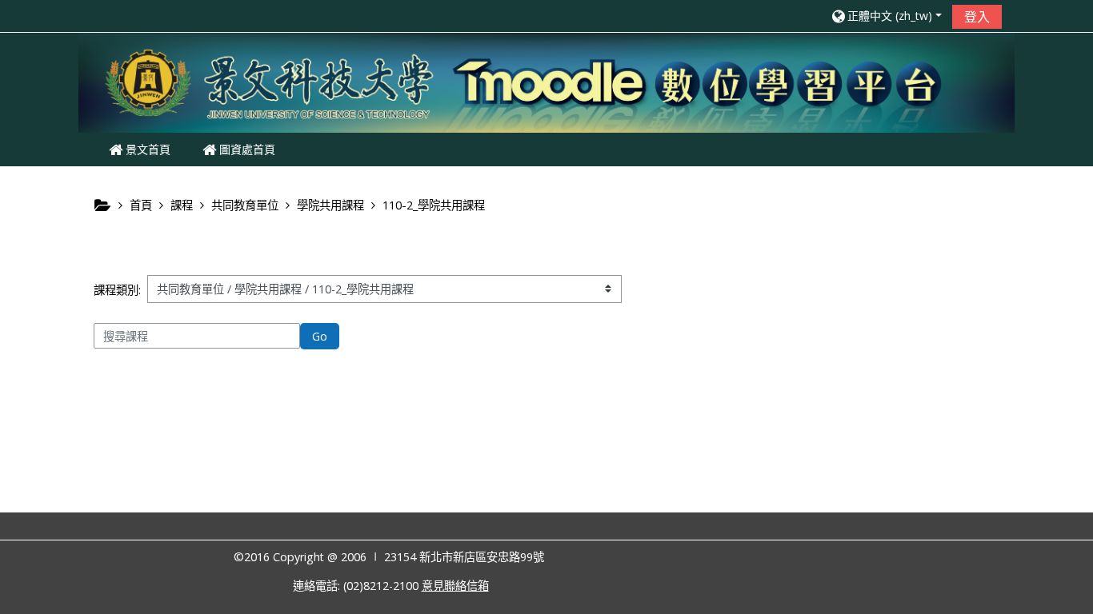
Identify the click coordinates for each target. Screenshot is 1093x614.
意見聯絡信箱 (455, 585)
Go (319, 336)
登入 (977, 17)
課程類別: (117, 289)
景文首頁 (146, 149)
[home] (546, 81)
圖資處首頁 (245, 149)
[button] (885, 15)
